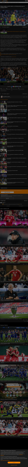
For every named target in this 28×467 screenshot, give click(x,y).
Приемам (14, 462)
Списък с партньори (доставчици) (5, 460)
